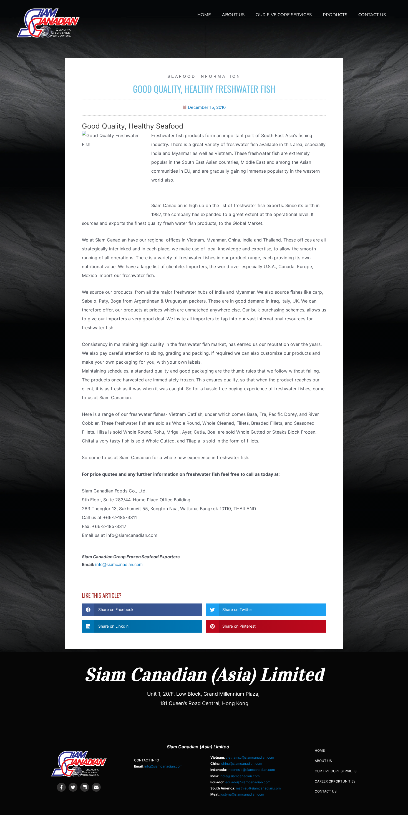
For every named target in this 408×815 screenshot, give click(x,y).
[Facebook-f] (61, 787)
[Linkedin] (84, 787)
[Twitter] (73, 787)
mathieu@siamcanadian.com (258, 788)
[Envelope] (96, 787)
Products (335, 14)
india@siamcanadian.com (240, 776)
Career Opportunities (335, 781)
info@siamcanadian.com (119, 564)
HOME (204, 14)
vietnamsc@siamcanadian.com (250, 757)
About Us (233, 14)
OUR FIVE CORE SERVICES (336, 771)
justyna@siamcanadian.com (242, 794)
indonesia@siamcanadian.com (251, 770)
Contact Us (372, 14)
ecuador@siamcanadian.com (247, 782)
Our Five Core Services (284, 14)
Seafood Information (204, 76)
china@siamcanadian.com (241, 763)
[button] (142, 609)
